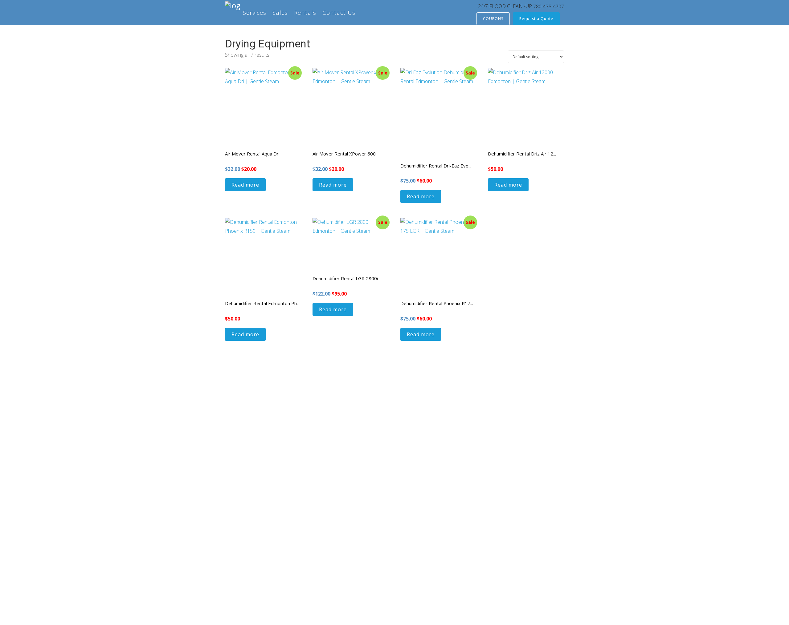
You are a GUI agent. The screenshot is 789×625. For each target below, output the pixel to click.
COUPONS (493, 18)
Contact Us (338, 13)
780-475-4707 (548, 6)
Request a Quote (536, 18)
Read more (245, 184)
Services (254, 13)
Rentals (305, 13)
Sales (280, 13)
